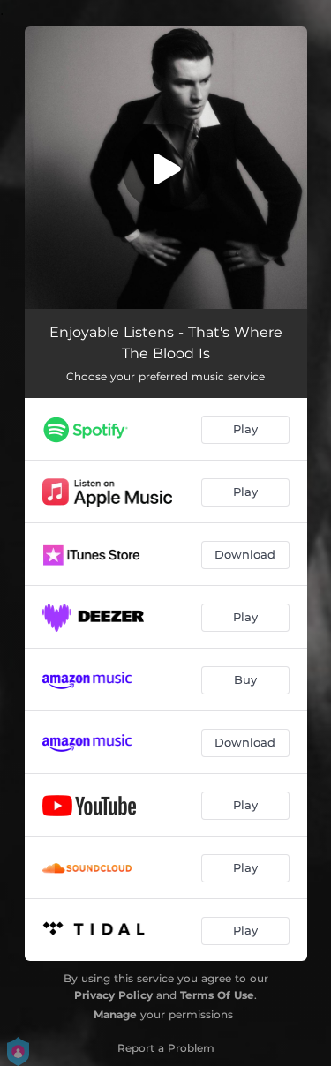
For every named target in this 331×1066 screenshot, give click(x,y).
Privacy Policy (113, 995)
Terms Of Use (217, 995)
